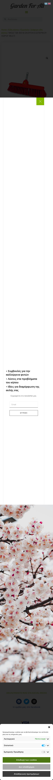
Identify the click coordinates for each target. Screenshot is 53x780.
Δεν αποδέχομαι (26, 767)
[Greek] (46, 3)
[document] (26, 390)
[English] (49, 3)
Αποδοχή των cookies (26, 760)
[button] (49, 727)
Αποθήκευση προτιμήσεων (26, 774)
